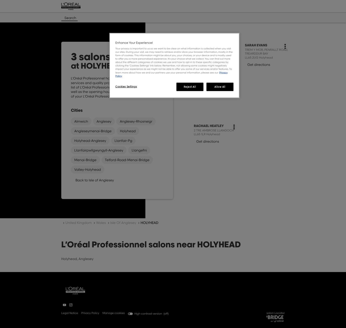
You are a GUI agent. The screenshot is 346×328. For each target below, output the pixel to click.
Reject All (190, 86)
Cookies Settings (126, 86)
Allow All (219, 86)
